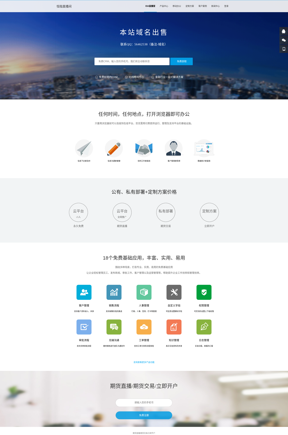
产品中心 (164, 6)
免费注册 (144, 415)
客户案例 (202, 6)
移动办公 (177, 6)
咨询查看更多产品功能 (144, 362)
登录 (226, 6)
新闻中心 (215, 6)
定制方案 (190, 6)
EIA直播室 (150, 6)
